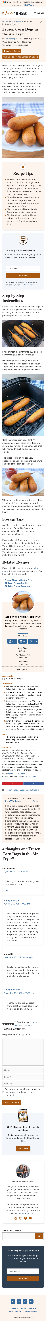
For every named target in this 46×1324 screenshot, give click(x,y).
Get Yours (29, 5)
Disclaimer (15, 1311)
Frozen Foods (16, 21)
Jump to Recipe (13, 51)
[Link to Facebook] (13, 1301)
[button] (19, 633)
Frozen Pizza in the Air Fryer (19, 580)
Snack (22, 774)
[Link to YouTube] (31, 1301)
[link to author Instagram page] (33, 801)
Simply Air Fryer (12, 900)
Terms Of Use (30, 1311)
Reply (8, 890)
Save (34, 641)
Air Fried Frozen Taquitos (17, 586)
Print (13, 641)
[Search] (39, 1236)
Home (5, 21)
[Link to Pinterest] (25, 1301)
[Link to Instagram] (19, 1301)
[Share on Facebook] (33, 783)
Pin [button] (23, 641)
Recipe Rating (8, 1035)
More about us (26, 1213)
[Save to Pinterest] (12, 783)
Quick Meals (13, 774)
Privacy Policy (29, 285)
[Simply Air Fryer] (14, 13)
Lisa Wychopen (11, 39)
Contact (13, 1308)
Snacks (35, 790)
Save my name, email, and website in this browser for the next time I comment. (22, 1092)
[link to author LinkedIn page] (37, 801)
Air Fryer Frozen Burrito (16, 583)
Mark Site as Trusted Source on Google (20, 57)
